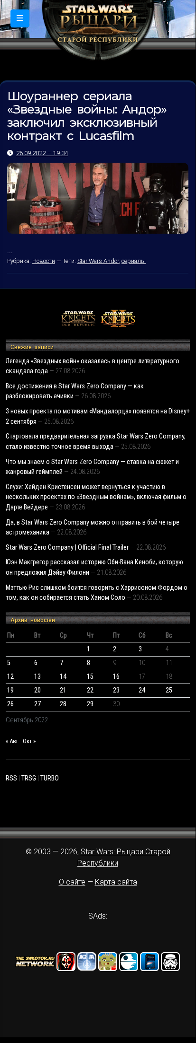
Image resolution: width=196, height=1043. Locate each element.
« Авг (12, 741)
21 (63, 690)
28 (63, 704)
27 (37, 704)
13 (37, 677)
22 (90, 690)
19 (10, 690)
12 (10, 677)
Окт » (29, 741)
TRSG (28, 778)
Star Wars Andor (98, 260)
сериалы (133, 260)
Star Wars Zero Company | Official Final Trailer (67, 547)
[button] (19, 18)
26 (10, 704)
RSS (11, 778)
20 (37, 690)
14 (63, 677)
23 (116, 690)
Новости (43, 260)
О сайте (72, 881)
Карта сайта (116, 881)
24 (142, 690)
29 (90, 704)
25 (169, 690)
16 (116, 677)
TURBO (49, 778)
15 (90, 677)
